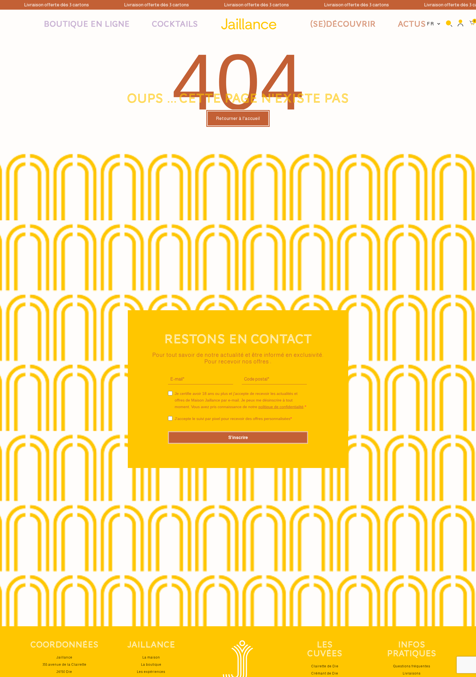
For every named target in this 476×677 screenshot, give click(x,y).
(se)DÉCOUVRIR (343, 24)
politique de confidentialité (281, 407)
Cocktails (175, 24)
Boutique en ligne (87, 24)
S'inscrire (238, 437)
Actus (412, 24)
